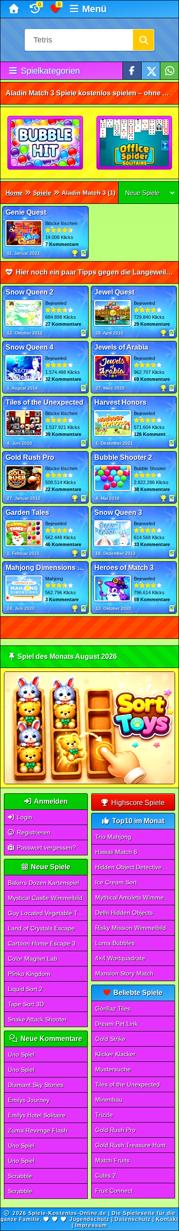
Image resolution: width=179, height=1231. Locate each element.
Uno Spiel (21, 1054)
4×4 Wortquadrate (120, 958)
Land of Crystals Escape (41, 928)
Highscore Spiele (137, 802)
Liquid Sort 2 (25, 988)
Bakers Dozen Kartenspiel (43, 882)
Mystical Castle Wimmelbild (45, 897)
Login (23, 817)
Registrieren (32, 832)
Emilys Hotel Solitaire (37, 1115)
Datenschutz (133, 1219)
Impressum (91, 1225)
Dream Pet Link (116, 1023)
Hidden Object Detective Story (135, 867)
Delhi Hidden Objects (124, 912)
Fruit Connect (114, 1190)
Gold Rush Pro (115, 1129)
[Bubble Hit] (45, 143)
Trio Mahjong (113, 836)
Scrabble (20, 1175)
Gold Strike (110, 1038)
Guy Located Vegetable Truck (48, 913)
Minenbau (109, 1099)
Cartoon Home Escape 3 (42, 943)
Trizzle (104, 1114)
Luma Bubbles (115, 943)
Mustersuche (113, 1069)
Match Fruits (112, 1160)
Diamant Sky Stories (35, 1084)
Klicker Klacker (115, 1054)
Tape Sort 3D (26, 1004)
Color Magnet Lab (32, 958)
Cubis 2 (105, 1175)
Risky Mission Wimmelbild (130, 927)
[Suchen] (143, 40)
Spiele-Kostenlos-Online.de (67, 1213)
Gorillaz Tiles (112, 1008)
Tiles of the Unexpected (127, 1084)
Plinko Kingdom (29, 973)
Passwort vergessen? (45, 847)
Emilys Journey (29, 1100)
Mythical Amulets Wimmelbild (135, 897)
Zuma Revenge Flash (37, 1130)
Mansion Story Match (124, 973)
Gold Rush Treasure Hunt (130, 1145)
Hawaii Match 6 (116, 851)
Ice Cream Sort (116, 882)
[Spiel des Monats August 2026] (89, 782)
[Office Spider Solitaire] (134, 143)
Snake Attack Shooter (37, 1019)
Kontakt (167, 1219)
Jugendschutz (89, 1219)
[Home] (15, 9)
